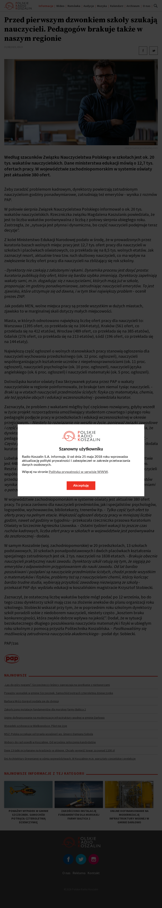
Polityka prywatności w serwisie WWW (78, 472)
